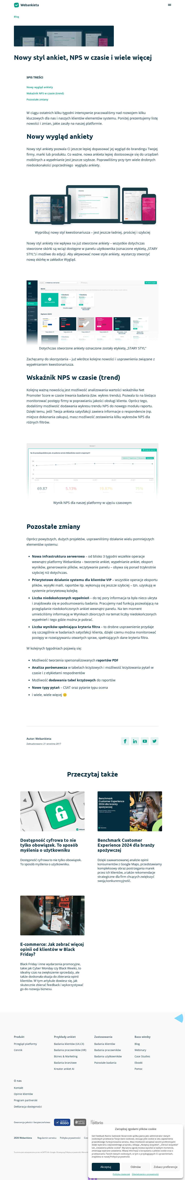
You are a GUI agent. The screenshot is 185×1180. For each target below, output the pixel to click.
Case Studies (142, 1056)
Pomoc (139, 1069)
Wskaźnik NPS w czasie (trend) (45, 93)
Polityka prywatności (70, 1137)
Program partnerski (25, 1100)
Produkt (19, 1037)
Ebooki (139, 1062)
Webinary (140, 1050)
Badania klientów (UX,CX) (69, 1044)
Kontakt (18, 1087)
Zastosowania (103, 1037)
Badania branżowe (65, 1062)
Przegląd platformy (25, 1044)
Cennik (18, 1050)
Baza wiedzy (142, 1037)
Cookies (88, 1137)
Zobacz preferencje (165, 1167)
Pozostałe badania (105, 1062)
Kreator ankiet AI (64, 1069)
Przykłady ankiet (65, 1037)
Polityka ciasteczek (121, 1174)
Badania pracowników (107, 1050)
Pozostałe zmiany (37, 99)
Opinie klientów (23, 1094)
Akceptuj (105, 1167)
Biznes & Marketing (66, 1056)
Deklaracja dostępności (28, 1106)
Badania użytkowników (108, 1056)
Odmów (136, 1167)
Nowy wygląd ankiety (40, 87)
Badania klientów (104, 1044)
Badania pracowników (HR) (70, 1050)
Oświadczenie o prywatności (145, 1174)
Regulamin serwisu (46, 1137)
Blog (16, 16)
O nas (17, 1080)
